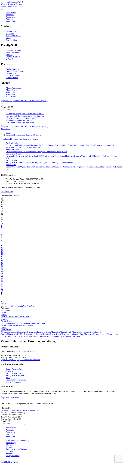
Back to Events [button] (7, 192)
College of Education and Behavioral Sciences (23, 135)
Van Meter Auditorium (98, 334)
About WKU (11, 13)
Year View (31, 306)
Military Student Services (46, 152)
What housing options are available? (19, 120)
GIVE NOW (14, 397)
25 (2, 278)
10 (2, 245)
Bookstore (10, 34)
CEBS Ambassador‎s (101, 167)
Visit (8, 6)
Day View (5, 306)
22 (2, 271)
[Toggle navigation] (2, 139)
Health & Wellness (13, 57)
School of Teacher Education (32, 147)
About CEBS (11, 165)
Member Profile (12, 78)
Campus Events (45, 332)
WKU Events (6, 330)
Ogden (14, 332)
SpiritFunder (10, 94)
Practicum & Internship (36, 323)
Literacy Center (61, 152)
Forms (23, 162)
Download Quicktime (30, 410)
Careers (9, 447)
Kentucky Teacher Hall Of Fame (86, 156)
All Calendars (6, 310)
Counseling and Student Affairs (18, 145)
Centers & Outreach (13, 154)
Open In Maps (6, 360)
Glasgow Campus (22, 336)
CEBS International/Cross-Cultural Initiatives (56, 156)
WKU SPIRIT (11, 97)
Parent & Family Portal (14, 71)
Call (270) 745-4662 (20, 360)
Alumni (54, 332)
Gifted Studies (33, 156)
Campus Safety (11, 31)
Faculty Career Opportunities (64, 162)
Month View (22, 306)
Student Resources (13, 149)
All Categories (6, 323)
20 (2, 267)
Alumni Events (11, 90)
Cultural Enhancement (73, 336)
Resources (29, 162)
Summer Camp (78, 334)
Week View (13, 306)
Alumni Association (13, 88)
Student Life (10, 21)
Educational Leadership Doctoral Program (46, 145)
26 (2, 280)
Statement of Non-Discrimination (18, 449)
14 (2, 254)
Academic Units (12, 143)
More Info (14, 6)
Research (38, 167)
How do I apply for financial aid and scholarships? (25, 116)
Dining (8, 38)
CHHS (36, 332)
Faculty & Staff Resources (16, 375)
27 (2, 282)
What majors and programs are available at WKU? (25, 114)
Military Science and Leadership (74, 145)
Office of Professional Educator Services (21, 152)
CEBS (3, 312)
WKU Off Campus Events (55, 336)
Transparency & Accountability (17, 440)
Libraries (10, 334)
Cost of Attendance (13, 75)
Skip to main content (9, 2)
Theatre (87, 334)
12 (2, 250)
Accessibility (10, 443)
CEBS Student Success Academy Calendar (17, 325)
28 (2, 284)
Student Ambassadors (14, 369)
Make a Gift (10, 92)
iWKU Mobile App (13, 36)
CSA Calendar (6, 321)
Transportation (11, 40)
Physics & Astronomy (25, 332)
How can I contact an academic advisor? (21, 122)
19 (2, 265)
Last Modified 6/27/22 (9, 462)
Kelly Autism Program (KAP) (17, 156)
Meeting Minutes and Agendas (57, 167)
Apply (3, 6)
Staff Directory (34, 360)
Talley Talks (16, 323)
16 (2, 258)
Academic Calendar (13, 50)
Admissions (10, 17)
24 (2, 276)
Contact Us (10, 451)
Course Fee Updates (13, 382)
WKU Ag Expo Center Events (83, 332)
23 (2, 273)
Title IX (9, 445)
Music (16, 334)
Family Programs (12, 69)
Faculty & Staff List (13, 162)
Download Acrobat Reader (11, 410)
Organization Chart (27, 167)
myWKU (9, 59)
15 (2, 256)
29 (2, 286)
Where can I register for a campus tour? (21, 118)
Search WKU (7, 107)
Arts (58, 332)
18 (2, 263)
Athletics (9, 19)
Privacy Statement (12, 456)
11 (2, 248)
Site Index (9, 453)
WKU (8, 133)
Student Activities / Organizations (60, 334)
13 (2, 252)
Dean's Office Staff (13, 167)
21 (2, 269)
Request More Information (16, 380)
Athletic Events (65, 332)
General (4, 315)
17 (2, 261)
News (44, 167)
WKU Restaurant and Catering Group (32, 334)
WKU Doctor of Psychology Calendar (15, 317)
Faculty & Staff (11, 160)
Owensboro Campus (37, 336)
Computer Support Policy (43, 162)
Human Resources (13, 52)
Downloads (5, 408)
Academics (10, 15)
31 (2, 291)
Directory (9, 55)
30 (2, 289)
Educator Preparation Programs (81, 167)
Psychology (90, 145)
